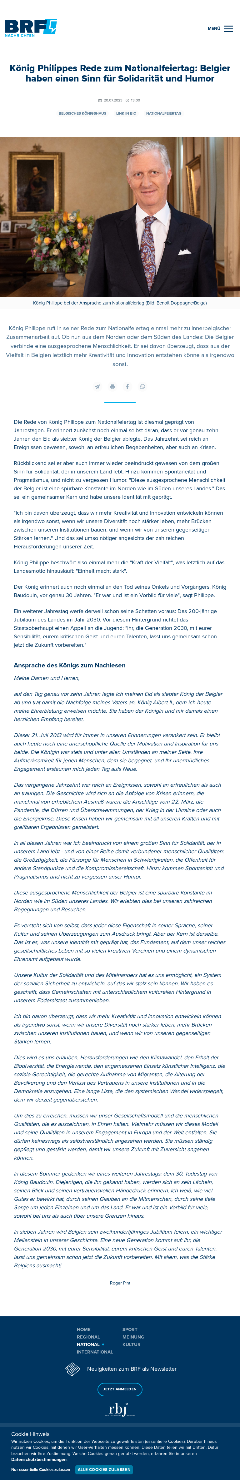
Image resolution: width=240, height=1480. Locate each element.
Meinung (133, 1337)
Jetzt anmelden (120, 1389)
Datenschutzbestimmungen (39, 1459)
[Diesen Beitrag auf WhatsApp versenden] (143, 387)
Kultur (131, 1344)
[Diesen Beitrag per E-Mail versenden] (97, 387)
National (88, 1344)
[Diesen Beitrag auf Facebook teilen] (127, 387)
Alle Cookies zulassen (104, 1469)
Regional (88, 1337)
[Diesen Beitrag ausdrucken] (113, 387)
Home (84, 1329)
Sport (130, 1329)
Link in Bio (126, 113)
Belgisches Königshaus (82, 113)
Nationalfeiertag (164, 113)
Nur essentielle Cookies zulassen (40, 1469)
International (95, 1352)
